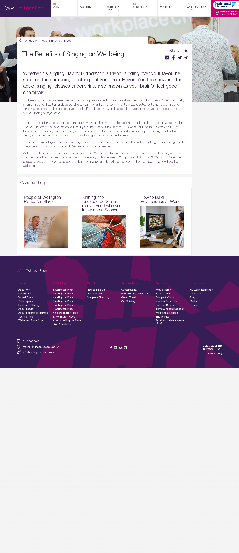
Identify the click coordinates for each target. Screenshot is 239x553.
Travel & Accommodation (170, 309)
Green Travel (128, 297)
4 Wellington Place (63, 301)
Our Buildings (129, 301)
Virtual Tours (25, 297)
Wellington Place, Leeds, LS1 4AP (42, 346)
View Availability (62, 324)
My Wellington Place (201, 289)
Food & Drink (163, 293)
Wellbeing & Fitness (167, 313)
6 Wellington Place (63, 309)
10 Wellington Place (64, 316)
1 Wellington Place (63, 289)
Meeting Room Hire (166, 301)
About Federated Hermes (33, 313)
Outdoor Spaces (165, 305)
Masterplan (24, 293)
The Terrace (163, 316)
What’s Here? (163, 289)
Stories (194, 305)
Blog (192, 297)
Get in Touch (94, 293)
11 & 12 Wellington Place (67, 320)
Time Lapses (25, 301)
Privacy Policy (214, 353)
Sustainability (129, 289)
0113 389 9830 (31, 341)
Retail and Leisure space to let (170, 321)
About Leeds (25, 309)
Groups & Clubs (165, 297)
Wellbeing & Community (134, 293)
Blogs (68, 40)
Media (193, 301)
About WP (24, 289)
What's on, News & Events (42, 40)
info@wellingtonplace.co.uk (38, 352)
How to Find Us (96, 289)
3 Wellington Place (63, 297)
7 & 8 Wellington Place (65, 313)
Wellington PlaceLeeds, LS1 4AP (228, 13)
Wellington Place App (30, 320)
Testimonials (25, 316)
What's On (196, 293)
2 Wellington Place (63, 293)
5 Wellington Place (63, 305)
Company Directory (98, 297)
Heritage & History (29, 305)
